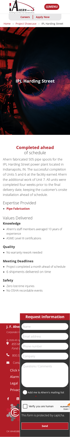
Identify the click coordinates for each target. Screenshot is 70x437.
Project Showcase (26, 23)
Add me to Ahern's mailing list (46, 392)
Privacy (15, 390)
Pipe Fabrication (18, 209)
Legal (14, 383)
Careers (25, 17)
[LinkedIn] (19, 399)
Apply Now (43, 17)
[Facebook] (9, 399)
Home (7, 23)
